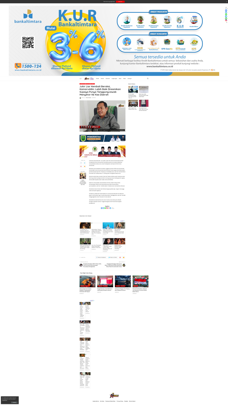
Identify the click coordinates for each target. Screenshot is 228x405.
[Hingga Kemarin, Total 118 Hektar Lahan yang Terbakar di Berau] (105, 281)
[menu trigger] (81, 78)
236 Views (83, 97)
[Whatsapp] (105, 208)
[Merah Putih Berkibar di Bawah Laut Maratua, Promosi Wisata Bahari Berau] (140, 281)
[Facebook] (81, 163)
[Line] (226, 18)
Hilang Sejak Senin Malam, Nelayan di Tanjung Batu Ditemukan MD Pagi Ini (85, 290)
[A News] (88, 78)
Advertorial (82, 83)
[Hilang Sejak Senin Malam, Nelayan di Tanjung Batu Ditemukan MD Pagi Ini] (87, 281)
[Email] (84, 166)
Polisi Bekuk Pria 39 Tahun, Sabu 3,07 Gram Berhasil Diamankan (143, 109)
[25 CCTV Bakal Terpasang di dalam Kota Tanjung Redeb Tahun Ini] (133, 89)
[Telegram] (110, 208)
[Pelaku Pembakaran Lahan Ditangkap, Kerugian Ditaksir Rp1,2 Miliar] (83, 176)
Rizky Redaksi (88, 97)
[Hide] (226, 22)
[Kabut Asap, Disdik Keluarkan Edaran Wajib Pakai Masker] (143, 89)
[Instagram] (107, 208)
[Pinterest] (81, 166)
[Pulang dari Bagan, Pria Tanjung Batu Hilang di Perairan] (123, 281)
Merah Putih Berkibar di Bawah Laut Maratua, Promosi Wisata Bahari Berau (140, 290)
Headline (92, 83)
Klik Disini (120, 1)
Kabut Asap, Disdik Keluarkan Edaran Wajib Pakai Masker (143, 95)
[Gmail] (108, 208)
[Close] (226, 1)
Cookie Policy (4, 400)
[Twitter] (84, 163)
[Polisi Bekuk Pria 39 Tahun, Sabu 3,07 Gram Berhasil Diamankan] (143, 103)
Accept (14, 402)
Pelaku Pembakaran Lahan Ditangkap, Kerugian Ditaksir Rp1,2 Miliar (83, 182)
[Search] (147, 78)
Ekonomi (87, 83)
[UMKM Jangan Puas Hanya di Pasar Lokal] (133, 103)
